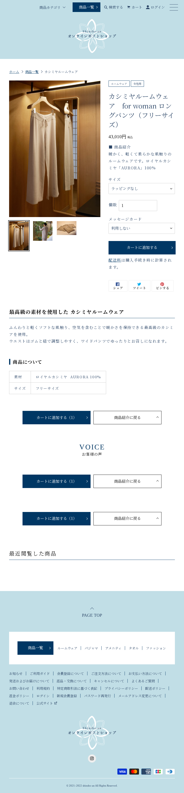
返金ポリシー (19, 695)
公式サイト (44, 703)
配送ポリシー (155, 688)
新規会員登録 (67, 695)
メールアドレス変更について (140, 695)
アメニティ (113, 648)
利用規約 (43, 688)
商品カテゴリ (50, 7)
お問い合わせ (19, 688)
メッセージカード (125, 219)
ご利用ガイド (40, 673)
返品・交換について (72, 681)
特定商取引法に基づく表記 (77, 688)
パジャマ (91, 648)
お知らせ (16, 673)
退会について (19, 703)
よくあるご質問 (143, 681)
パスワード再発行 (97, 695)
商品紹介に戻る (127, 417)
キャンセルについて (109, 681)
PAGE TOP (92, 615)
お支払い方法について (145, 673)
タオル (134, 648)
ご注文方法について (106, 673)
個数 (113, 204)
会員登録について (70, 673)
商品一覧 (86, 7)
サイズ (115, 179)
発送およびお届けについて (29, 681)
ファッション (156, 648)
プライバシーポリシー (121, 688)
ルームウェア (67, 648)
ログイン (43, 695)
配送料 (115, 260)
